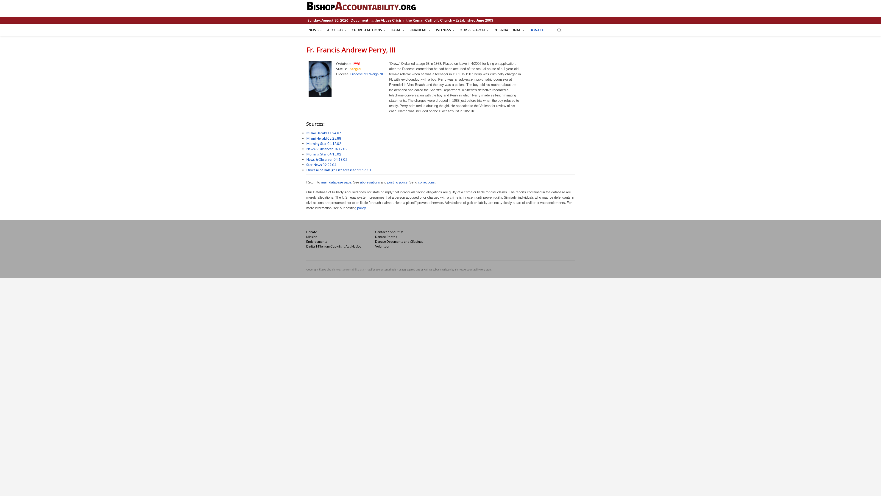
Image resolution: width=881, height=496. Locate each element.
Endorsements (316, 241)
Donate (311, 232)
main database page (336, 182)
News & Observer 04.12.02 (326, 149)
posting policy (397, 182)
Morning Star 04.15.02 (323, 154)
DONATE (537, 30)
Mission (311, 237)
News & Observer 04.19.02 (326, 159)
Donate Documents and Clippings (399, 241)
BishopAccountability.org (348, 269)
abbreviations (370, 182)
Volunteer (382, 246)
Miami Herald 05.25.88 (323, 138)
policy (361, 208)
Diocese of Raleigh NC (367, 74)
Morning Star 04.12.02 (323, 143)
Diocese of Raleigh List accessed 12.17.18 (338, 170)
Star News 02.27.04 (321, 165)
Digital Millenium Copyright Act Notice (333, 246)
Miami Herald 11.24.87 (323, 133)
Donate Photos (386, 237)
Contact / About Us (389, 232)
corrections (426, 182)
